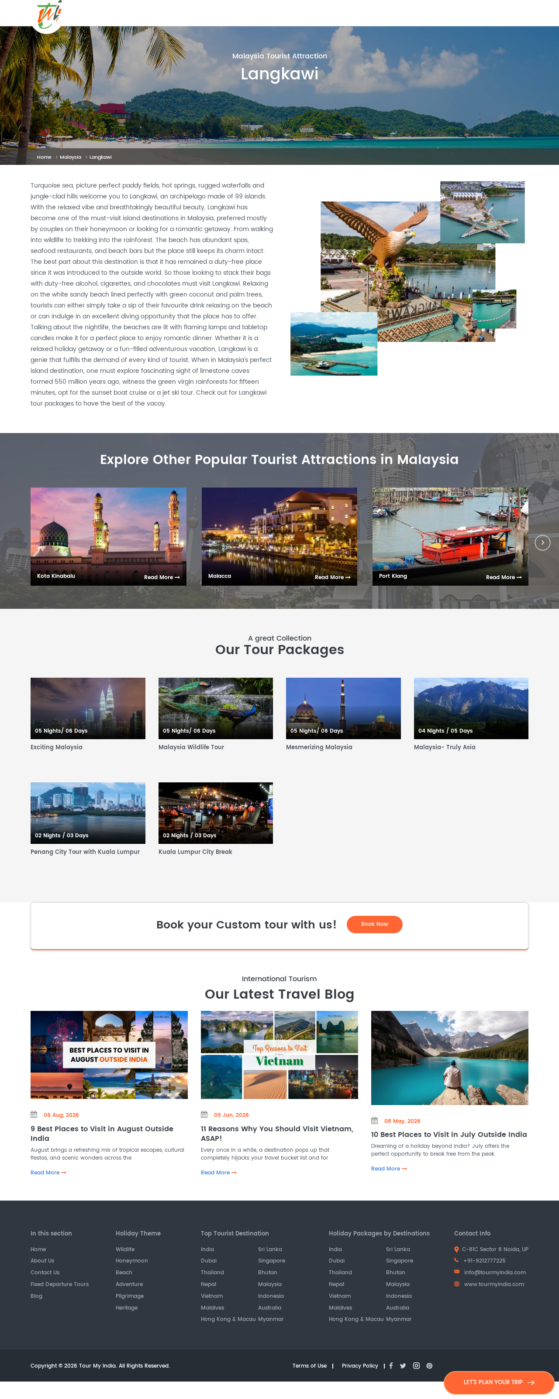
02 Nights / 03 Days (62, 836)
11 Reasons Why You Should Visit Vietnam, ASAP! (277, 1134)
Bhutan (267, 1273)
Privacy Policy (360, 1366)
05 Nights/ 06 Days (61, 731)
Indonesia (271, 1296)
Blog (36, 1296)
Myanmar (271, 1320)
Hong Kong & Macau (228, 1320)
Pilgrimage (130, 1296)
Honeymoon (132, 1261)
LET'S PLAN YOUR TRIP (493, 1382)
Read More (159, 577)
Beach (124, 1273)
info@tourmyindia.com (495, 1273)
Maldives (212, 1308)
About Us (42, 1261)
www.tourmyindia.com (493, 1284)
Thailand (212, 1273)
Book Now (374, 924)
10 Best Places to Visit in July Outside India (449, 1135)
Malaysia (70, 157)
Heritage (127, 1308)
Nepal (208, 1285)
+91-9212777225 (484, 1261)
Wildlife (125, 1250)
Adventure (129, 1285)
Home (44, 157)
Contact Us (45, 1273)
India (207, 1250)
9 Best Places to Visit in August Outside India (102, 1134)
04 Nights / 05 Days (445, 731)
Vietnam (212, 1296)
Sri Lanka (270, 1250)
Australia (269, 1308)
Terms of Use (310, 1366)
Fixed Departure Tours (60, 1285)
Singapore (271, 1261)
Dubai (209, 1261)
